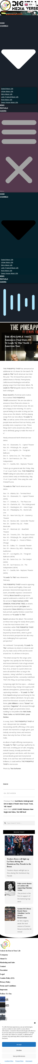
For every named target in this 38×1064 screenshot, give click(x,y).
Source (5, 784)
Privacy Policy (19, 1061)
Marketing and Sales (7, 962)
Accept (19, 1044)
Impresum (3, 990)
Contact (3, 966)
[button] (35, 1023)
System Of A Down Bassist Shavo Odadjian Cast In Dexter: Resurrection (24, 913)
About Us (3, 959)
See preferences (19, 1056)
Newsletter (4, 970)
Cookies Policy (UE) (7, 978)
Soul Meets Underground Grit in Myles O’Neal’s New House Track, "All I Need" (18, 804)
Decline (19, 1050)
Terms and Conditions (8, 986)
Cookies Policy (9, 1061)
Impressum (29, 1061)
